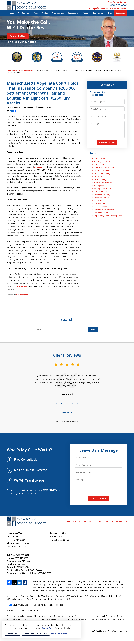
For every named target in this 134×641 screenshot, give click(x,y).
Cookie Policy (40, 605)
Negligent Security (102, 188)
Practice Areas (58, 13)
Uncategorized (100, 206)
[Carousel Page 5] (77, 404)
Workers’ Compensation (105, 209)
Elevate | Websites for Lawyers (109, 631)
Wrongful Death (101, 212)
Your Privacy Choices (22, 605)
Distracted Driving (102, 173)
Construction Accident (104, 167)
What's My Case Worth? (29, 449)
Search (93, 329)
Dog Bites (98, 176)
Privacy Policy (121, 521)
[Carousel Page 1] (56, 404)
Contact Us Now (17, 36)
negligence (39, 167)
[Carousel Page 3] (67, 404)
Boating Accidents (102, 161)
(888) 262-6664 (118, 5)
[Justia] (25, 582)
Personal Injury (100, 191)
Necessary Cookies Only (35, 633)
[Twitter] (14, 582)
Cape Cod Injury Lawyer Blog (24, 70)
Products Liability (102, 197)
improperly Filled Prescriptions (108, 215)
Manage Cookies (55, 605)
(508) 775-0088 (22, 543)
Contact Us (120, 13)
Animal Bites (99, 158)
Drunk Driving (100, 179)
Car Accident (22, 294)
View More (67, 412)
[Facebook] (9, 582)
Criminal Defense (101, 170)
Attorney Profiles (41, 13)
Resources (98, 200)
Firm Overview (24, 13)
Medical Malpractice (103, 182)
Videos (85, 13)
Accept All (12, 633)
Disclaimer (77, 521)
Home (11, 13)
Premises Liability (102, 194)
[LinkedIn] (19, 582)
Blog (110, 13)
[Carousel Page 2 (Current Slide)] (61, 404)
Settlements (73, 13)
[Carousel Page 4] (72, 404)
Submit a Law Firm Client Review (67, 422)
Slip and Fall (99, 203)
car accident (21, 286)
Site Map (87, 521)
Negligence (99, 185)
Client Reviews (98, 13)
